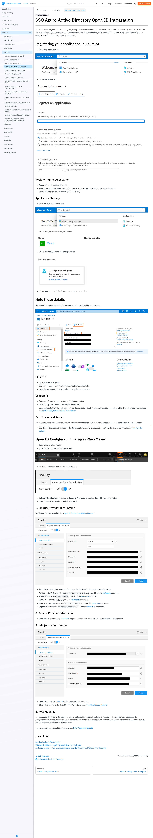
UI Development (9, 44)
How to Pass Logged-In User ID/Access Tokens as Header (14, 119)
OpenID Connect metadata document (79, 513)
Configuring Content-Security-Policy (17, 102)
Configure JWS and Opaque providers (17, 115)
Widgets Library (7, 13)
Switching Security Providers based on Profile (18, 110)
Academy (128, 4)
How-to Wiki (8, 36)
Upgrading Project (10, 152)
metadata (107, 593)
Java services (8, 132)
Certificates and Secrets (97, 705)
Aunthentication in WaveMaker (47, 742)
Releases (118, 4)
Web (26, 4)
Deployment (8, 148)
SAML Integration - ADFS (13, 60)
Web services (8, 128)
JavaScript (7, 140)
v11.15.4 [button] (99, 4)
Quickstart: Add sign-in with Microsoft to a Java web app (58, 745)
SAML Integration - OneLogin (14, 56)
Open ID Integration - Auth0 (14, 77)
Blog (109, 4)
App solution (8, 40)
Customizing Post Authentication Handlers (16, 93)
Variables (7, 136)
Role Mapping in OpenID (83, 728)
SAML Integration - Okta (13, 63)
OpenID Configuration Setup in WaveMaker (58, 411)
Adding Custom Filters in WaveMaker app (17, 98)
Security (6, 52)
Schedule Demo (144, 4)
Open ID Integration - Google (15, 70)
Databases (7, 124)
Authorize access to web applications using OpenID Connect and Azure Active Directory (70, 748)
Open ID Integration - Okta (14, 74)
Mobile (33, 4)
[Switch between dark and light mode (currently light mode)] (135, 3)
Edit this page (43, 756)
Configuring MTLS (11, 106)
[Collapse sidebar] (17, 836)
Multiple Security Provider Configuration (14, 87)
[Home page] (37, 10)
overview (65, 618)
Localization (8, 48)
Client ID (59, 701)
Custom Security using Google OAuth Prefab (17, 82)
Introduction (6, 9)
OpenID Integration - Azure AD (15, 67)
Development (8, 144)
